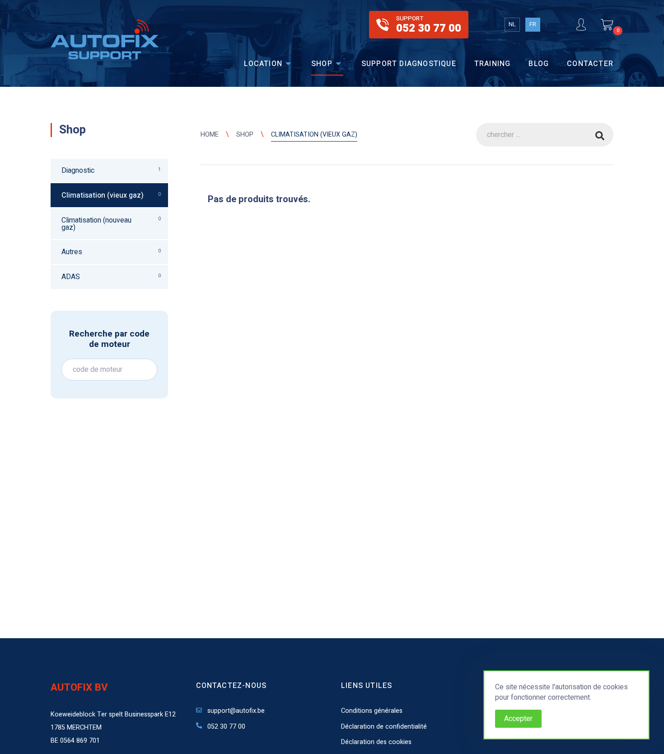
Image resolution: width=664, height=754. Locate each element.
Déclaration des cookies (376, 742)
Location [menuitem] (263, 63)
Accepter (518, 718)
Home (210, 134)
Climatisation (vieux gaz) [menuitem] (111, 195)
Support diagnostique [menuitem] (408, 63)
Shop (244, 134)
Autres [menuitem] (111, 252)
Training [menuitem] (492, 63)
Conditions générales (371, 711)
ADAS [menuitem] (111, 276)
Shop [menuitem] (321, 63)
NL (512, 24)
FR (532, 24)
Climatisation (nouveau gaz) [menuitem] (111, 224)
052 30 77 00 (225, 726)
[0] (607, 24)
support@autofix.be (235, 711)
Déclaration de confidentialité (384, 726)
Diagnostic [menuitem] (111, 170)
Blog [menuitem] (538, 63)
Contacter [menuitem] (590, 63)
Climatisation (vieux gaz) (314, 134)
